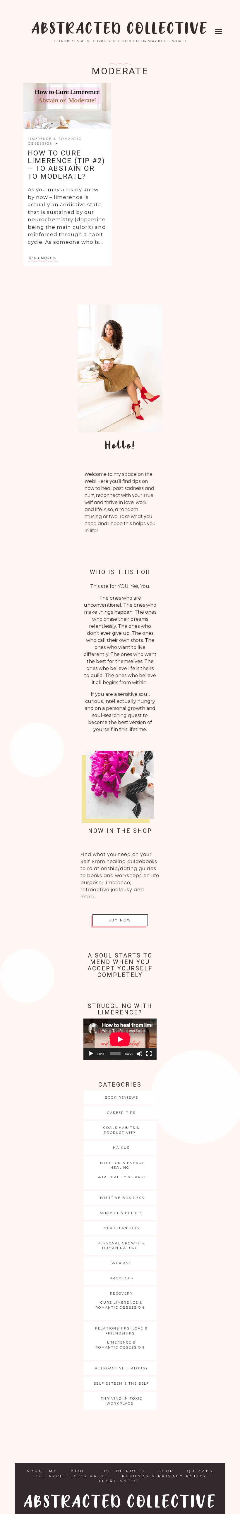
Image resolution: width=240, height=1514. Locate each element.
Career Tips (121, 1113)
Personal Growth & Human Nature (121, 1245)
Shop (166, 1471)
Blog (78, 1471)
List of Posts (122, 1471)
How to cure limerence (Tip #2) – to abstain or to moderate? (66, 164)
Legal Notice (120, 1481)
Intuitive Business (122, 1198)
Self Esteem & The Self (121, 1383)
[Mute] (140, 1054)
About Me (42, 1471)
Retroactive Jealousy (121, 1368)
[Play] (91, 1054)
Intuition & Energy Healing (122, 1165)
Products (121, 1278)
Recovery (121, 1293)
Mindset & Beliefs (121, 1213)
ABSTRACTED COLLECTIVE (120, 29)
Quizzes (200, 1471)
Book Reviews (121, 1097)
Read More (40, 258)
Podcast (121, 1263)
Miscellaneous (122, 1228)
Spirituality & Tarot (122, 1177)
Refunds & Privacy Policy (164, 1476)
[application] (120, 1039)
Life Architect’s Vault (71, 1476)
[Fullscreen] (149, 1054)
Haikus (121, 1148)
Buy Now (120, 920)
